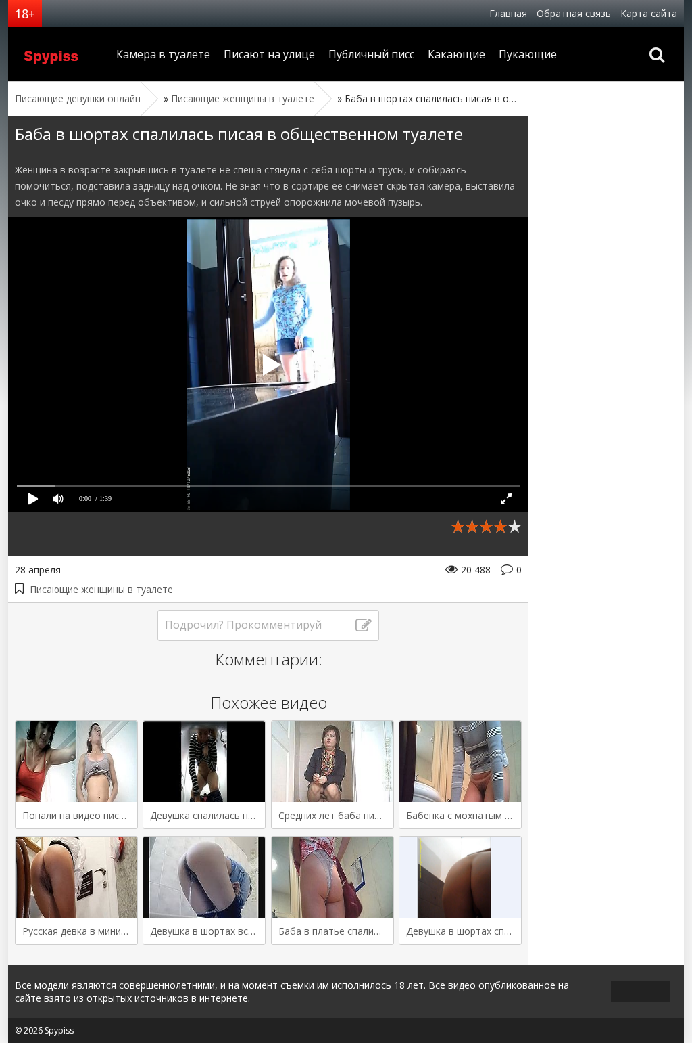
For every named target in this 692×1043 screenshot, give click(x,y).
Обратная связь (574, 13)
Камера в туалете (163, 54)
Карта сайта (648, 13)
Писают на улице (269, 54)
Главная (508, 13)
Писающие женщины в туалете (101, 589)
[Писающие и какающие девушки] (58, 54)
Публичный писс (371, 54)
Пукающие (528, 54)
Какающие (456, 54)
